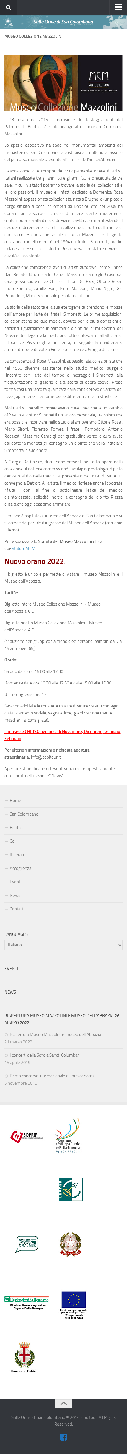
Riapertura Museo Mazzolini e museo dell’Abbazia (55, 1034)
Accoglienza (20, 868)
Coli (13, 841)
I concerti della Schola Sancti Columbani (45, 1055)
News (15, 895)
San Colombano (24, 814)
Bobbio (16, 827)
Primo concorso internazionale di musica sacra (52, 1075)
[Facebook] (63, 1437)
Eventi (15, 882)
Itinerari (17, 854)
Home (15, 800)
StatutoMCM (23, 548)
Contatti (17, 909)
